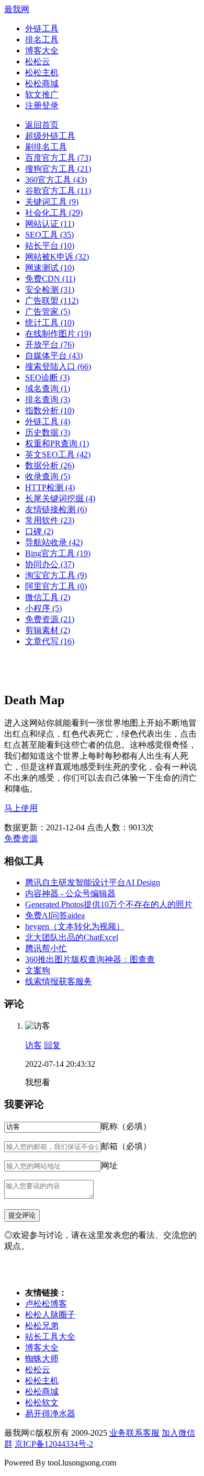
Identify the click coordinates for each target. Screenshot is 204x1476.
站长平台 (49, 245)
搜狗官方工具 (58, 168)
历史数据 (47, 432)
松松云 (37, 61)
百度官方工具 (58, 157)
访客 (33, 1045)
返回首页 (42, 124)
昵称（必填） (126, 1126)
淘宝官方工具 (56, 575)
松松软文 (42, 1402)
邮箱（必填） (126, 1146)
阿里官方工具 (56, 586)
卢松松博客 (46, 1303)
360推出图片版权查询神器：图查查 (90, 959)
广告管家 (47, 311)
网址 (109, 1165)
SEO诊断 (47, 377)
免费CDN (50, 278)
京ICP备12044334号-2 (54, 1443)
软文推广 (42, 94)
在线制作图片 (58, 333)
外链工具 (42, 28)
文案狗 (37, 970)
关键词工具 (51, 201)
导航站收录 (54, 542)
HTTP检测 (50, 487)
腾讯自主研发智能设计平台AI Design (92, 882)
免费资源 (49, 619)
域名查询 (47, 388)
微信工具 (47, 597)
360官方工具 (56, 179)
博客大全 (42, 50)
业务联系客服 (134, 1432)
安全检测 (49, 289)
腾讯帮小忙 (46, 948)
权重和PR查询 (57, 443)
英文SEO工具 (57, 454)
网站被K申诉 (57, 256)
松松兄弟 (42, 1325)
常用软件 (49, 520)
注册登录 (42, 105)
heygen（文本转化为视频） (74, 926)
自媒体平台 (54, 355)
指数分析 (49, 410)
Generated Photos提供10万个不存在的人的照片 (108, 904)
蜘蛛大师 (42, 1358)
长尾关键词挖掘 (60, 498)
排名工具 (42, 39)
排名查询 (47, 399)
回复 (52, 1045)
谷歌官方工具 (58, 190)
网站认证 (49, 223)
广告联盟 (51, 300)
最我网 (16, 9)
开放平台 (49, 344)
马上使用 (21, 808)
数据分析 (49, 465)
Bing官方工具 (57, 553)
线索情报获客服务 (58, 981)
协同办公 (49, 564)
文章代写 (49, 641)
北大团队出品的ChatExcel (71, 937)
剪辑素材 (47, 630)
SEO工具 (49, 234)
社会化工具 (54, 212)
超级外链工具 (50, 135)
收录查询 (47, 476)
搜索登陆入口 (58, 366)
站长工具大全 (50, 1336)
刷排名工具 (46, 146)
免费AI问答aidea (55, 915)
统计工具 (49, 322)
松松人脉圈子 (50, 1314)
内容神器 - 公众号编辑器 (70, 893)
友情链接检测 (56, 509)
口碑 (39, 531)
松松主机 (42, 72)
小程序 (43, 608)
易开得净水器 (50, 1413)
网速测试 (49, 267)
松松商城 (42, 83)
